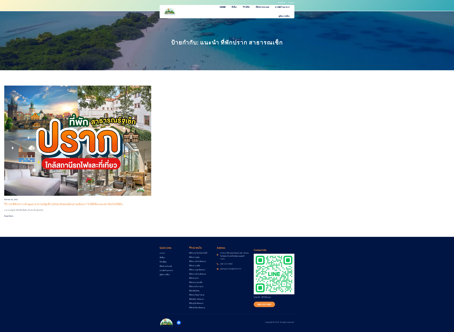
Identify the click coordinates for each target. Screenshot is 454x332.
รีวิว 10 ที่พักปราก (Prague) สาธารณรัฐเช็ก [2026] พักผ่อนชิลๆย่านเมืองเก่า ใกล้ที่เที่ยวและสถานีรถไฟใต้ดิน (63, 204)
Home (162, 253)
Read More (8, 216)
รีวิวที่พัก (163, 262)
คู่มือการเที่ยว (165, 274)
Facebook (281, 2)
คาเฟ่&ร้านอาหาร (166, 270)
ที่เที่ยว (162, 257)
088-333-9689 (264, 304)
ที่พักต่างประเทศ (166, 266)
